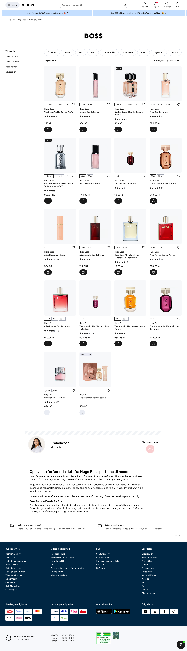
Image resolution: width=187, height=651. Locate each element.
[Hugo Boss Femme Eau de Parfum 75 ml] (95, 99)
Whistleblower (148, 561)
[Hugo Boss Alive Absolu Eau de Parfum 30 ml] (95, 242)
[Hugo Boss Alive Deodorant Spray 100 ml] (60, 242)
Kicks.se (145, 579)
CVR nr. (145, 589)
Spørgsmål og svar (13, 554)
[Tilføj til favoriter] (73, 104)
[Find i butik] (47, 412)
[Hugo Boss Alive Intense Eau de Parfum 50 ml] (60, 313)
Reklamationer (11, 564)
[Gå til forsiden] (28, 5)
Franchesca (60, 443)
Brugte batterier (58, 571)
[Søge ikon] (125, 5)
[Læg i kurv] (118, 201)
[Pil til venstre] (171, 535)
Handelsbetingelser (59, 554)
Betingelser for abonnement (63, 557)
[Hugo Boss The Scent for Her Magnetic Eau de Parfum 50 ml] (166, 313)
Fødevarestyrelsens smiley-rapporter (67, 568)
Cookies (54, 564)
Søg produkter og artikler (73, 5)
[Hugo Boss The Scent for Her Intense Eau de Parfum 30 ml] (130, 313)
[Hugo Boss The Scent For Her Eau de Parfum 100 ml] (60, 99)
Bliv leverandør (148, 593)
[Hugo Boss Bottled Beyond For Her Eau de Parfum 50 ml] (130, 99)
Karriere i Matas (149, 575)
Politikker (100, 564)
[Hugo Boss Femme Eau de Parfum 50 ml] (60, 383)
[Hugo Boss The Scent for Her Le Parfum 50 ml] (166, 171)
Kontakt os (10, 557)
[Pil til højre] (185, 13)
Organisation (147, 554)
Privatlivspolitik (57, 561)
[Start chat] (181, 645)
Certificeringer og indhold (107, 561)
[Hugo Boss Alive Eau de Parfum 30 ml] (166, 99)
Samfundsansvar (103, 554)
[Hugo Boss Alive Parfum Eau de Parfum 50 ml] (166, 242)
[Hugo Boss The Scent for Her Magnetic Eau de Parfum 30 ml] (95, 313)
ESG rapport (101, 568)
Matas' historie (148, 571)
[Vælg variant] (48, 129)
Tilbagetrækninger (13, 575)
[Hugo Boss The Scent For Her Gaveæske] (95, 383)
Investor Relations (150, 557)
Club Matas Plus (12, 586)
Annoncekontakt (149, 568)
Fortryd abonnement (14, 568)
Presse (145, 564)
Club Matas (10, 582)
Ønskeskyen (11, 589)
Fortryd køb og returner (15, 561)
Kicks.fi (145, 586)
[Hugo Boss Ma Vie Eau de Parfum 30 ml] (95, 171)
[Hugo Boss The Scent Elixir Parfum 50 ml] (130, 171)
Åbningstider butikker (15, 571)
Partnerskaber (102, 557)
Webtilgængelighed (59, 575)
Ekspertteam (11, 579)
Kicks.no (145, 582)
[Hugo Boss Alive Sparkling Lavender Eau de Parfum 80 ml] (130, 242)
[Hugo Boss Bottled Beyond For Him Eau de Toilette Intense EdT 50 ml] (60, 171)
